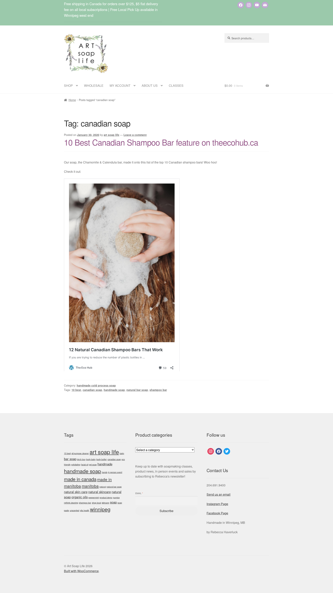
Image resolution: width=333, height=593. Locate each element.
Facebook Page (217, 513)
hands (104, 472)
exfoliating (75, 464)
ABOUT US (150, 85)
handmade (105, 464)
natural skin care (75, 491)
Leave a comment (135, 135)
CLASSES (176, 85)
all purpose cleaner (80, 453)
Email (139, 493)
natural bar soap (137, 390)
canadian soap (92, 390)
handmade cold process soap (96, 385)
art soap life (111, 135)
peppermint (93, 497)
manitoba (90, 486)
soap (113, 502)
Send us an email (218, 494)
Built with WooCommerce (81, 571)
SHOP (68, 85)
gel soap (93, 464)
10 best (76, 390)
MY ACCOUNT (120, 85)
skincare (105, 502)
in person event (115, 472)
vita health (84, 510)
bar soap (70, 459)
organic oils (79, 497)
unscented (74, 510)
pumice (116, 497)
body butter (101, 459)
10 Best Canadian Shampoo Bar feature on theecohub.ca (161, 142)
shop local (96, 502)
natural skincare (99, 491)
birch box (81, 459)
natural (102, 486)
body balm (91, 459)
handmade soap (114, 390)
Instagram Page (217, 504)
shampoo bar (158, 390)
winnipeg (100, 509)
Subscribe (166, 511)
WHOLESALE (93, 85)
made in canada (80, 479)
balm (122, 453)
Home (72, 100)
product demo (106, 497)
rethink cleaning (71, 502)
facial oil (84, 464)
